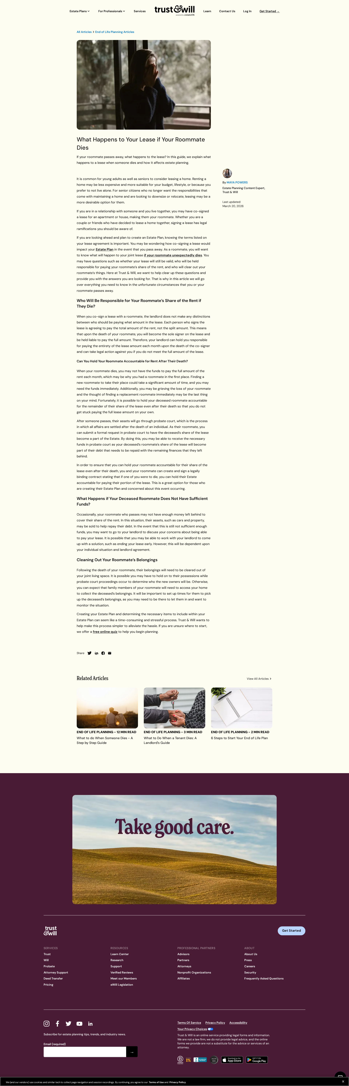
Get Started (291, 930)
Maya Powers (237, 182)
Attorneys (184, 966)
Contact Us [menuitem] (227, 11)
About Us (250, 954)
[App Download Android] (257, 1059)
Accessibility (238, 1023)
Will (46, 960)
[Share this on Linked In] (96, 653)
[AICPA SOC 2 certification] (214, 1059)
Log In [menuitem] (247, 11)
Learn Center (120, 954)
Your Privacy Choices (192, 1029)
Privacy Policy (215, 1023)
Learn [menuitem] (207, 11)
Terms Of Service (189, 1023)
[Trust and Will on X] (68, 1024)
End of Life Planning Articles (114, 32)
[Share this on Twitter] (89, 653)
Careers (249, 966)
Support (116, 966)
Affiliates (183, 978)
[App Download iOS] (232, 1059)
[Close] (343, 1081)
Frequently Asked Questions (264, 978)
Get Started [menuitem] (270, 11)
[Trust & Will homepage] (175, 10)
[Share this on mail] (109, 653)
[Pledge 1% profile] (188, 1060)
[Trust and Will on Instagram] (46, 1024)
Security (250, 972)
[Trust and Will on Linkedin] (90, 1024)
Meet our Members (124, 978)
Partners (183, 960)
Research (117, 960)
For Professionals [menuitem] (110, 11)
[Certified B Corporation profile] (180, 1059)
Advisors (183, 954)
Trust (47, 954)
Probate (49, 966)
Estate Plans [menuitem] (78, 11)
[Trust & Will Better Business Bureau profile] (200, 1059)
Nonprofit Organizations (194, 972)
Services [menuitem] (140, 11)
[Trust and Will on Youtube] (79, 1024)
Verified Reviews (122, 972)
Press (248, 960)
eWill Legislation (122, 985)
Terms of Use (156, 1082)
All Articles (84, 32)
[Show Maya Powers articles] (227, 173)
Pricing (48, 985)
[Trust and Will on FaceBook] (57, 1024)
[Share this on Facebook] (103, 653)
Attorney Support (56, 972)
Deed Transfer (53, 978)
